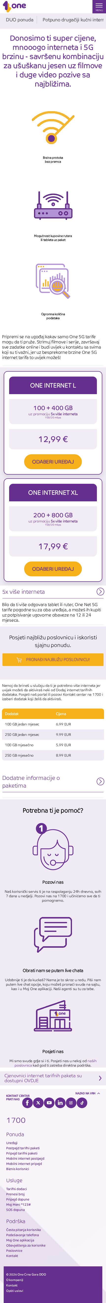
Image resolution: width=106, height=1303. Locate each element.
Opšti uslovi (14, 1291)
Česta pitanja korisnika (23, 1230)
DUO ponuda (19, 20)
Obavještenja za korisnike (26, 1245)
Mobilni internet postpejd (25, 1158)
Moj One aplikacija (20, 1240)
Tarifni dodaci (16, 1189)
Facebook (27, 1103)
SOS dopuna (15, 1210)
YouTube (49, 1103)
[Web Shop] (72, 6)
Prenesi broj (15, 1194)
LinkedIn (60, 1103)
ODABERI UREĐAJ (53, 462)
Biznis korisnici (17, 1169)
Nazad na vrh (85, 1093)
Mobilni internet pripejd (24, 1164)
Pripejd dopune (17, 1199)
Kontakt (12, 1256)
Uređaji (12, 1143)
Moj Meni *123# (18, 1204)
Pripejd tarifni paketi (21, 1153)
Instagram (71, 1103)
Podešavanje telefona (22, 1235)
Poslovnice (14, 1251)
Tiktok (82, 1103)
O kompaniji (14, 1280)
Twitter (38, 1103)
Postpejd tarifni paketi (23, 1148)
